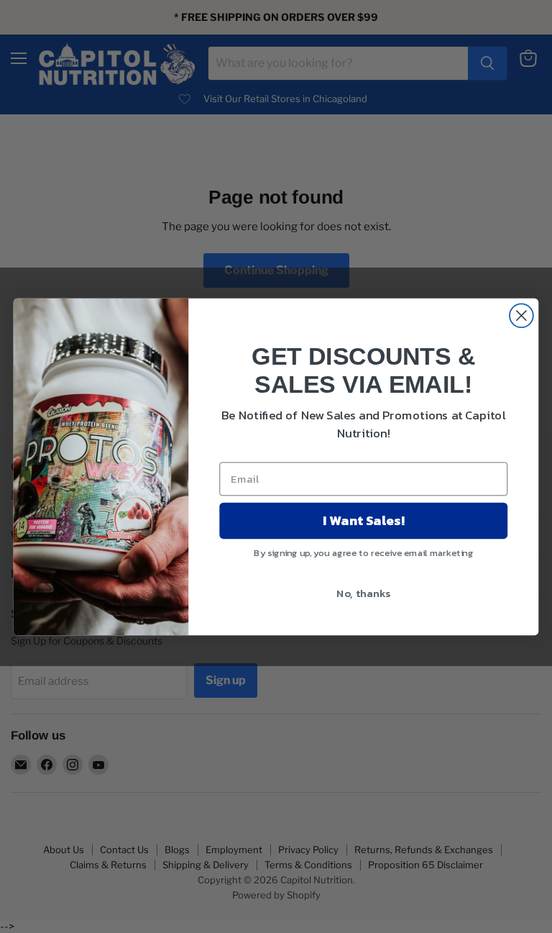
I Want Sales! (363, 520)
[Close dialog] (521, 315)
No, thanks (363, 592)
